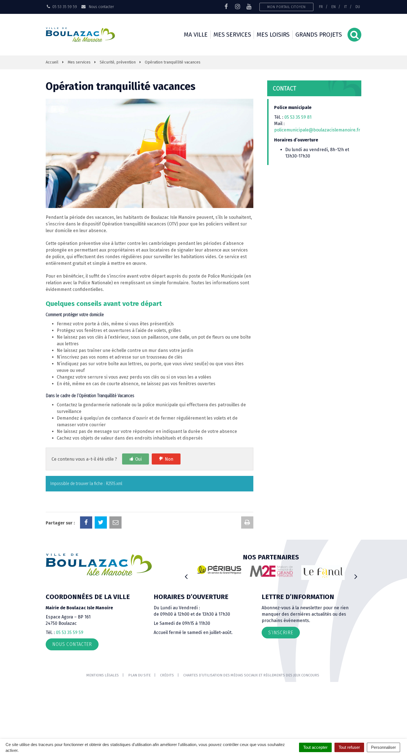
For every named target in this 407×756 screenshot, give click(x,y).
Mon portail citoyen (286, 7)
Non (169, 459)
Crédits (167, 675)
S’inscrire (280, 633)
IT (345, 6)
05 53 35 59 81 (297, 117)
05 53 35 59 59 (69, 632)
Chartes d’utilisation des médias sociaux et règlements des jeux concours (251, 675)
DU (358, 6)
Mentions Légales (102, 675)
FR (321, 6)
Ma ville (196, 34)
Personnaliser (383, 747)
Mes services (232, 34)
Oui (138, 459)
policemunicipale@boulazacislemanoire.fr (317, 130)
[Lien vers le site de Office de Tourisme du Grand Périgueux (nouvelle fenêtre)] (323, 572)
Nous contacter (101, 6)
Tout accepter (315, 747)
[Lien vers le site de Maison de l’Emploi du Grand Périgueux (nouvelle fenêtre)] (271, 571)
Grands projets (318, 34)
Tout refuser (349, 747)
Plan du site (139, 675)
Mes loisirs (273, 34)
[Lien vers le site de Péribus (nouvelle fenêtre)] (219, 569)
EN (333, 6)
